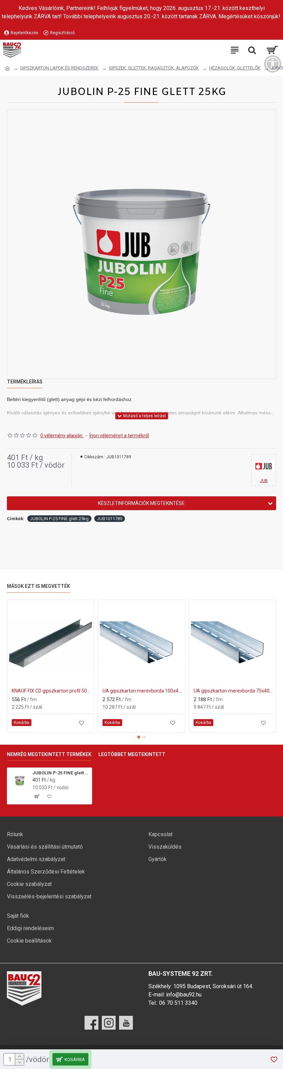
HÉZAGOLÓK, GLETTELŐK (235, 67)
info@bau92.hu (184, 994)
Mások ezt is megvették (38, 586)
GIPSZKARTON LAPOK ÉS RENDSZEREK (59, 67)
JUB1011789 (109, 518)
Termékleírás (24, 381)
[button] (138, 737)
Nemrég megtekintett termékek (49, 754)
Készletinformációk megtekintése (141, 503)
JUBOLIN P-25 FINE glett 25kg (59, 518)
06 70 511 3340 (178, 1003)
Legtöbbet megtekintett (131, 754)
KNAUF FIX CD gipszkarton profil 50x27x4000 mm (52, 691)
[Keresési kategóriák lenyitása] (252, 50)
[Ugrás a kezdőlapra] (7, 68)
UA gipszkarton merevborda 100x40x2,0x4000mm (143, 691)
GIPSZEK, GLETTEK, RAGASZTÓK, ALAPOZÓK (154, 67)
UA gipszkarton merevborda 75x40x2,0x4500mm (234, 691)
